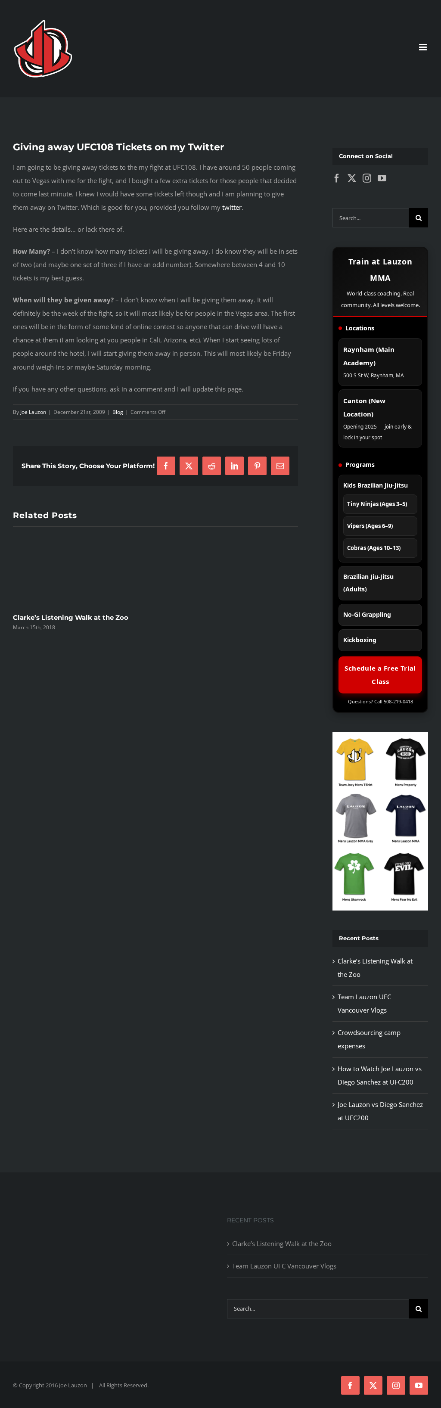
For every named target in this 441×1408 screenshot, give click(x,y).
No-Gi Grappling (367, 614)
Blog (117, 412)
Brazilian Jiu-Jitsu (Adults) (368, 582)
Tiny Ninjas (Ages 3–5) (377, 504)
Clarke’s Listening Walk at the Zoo (70, 617)
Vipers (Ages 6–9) (370, 526)
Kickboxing (359, 640)
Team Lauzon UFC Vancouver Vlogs (284, 1266)
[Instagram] (367, 178)
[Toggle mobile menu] (423, 47)
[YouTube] (382, 178)
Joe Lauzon (33, 412)
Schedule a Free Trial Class (380, 675)
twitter (232, 207)
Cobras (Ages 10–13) (374, 548)
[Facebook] (336, 178)
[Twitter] (352, 178)
